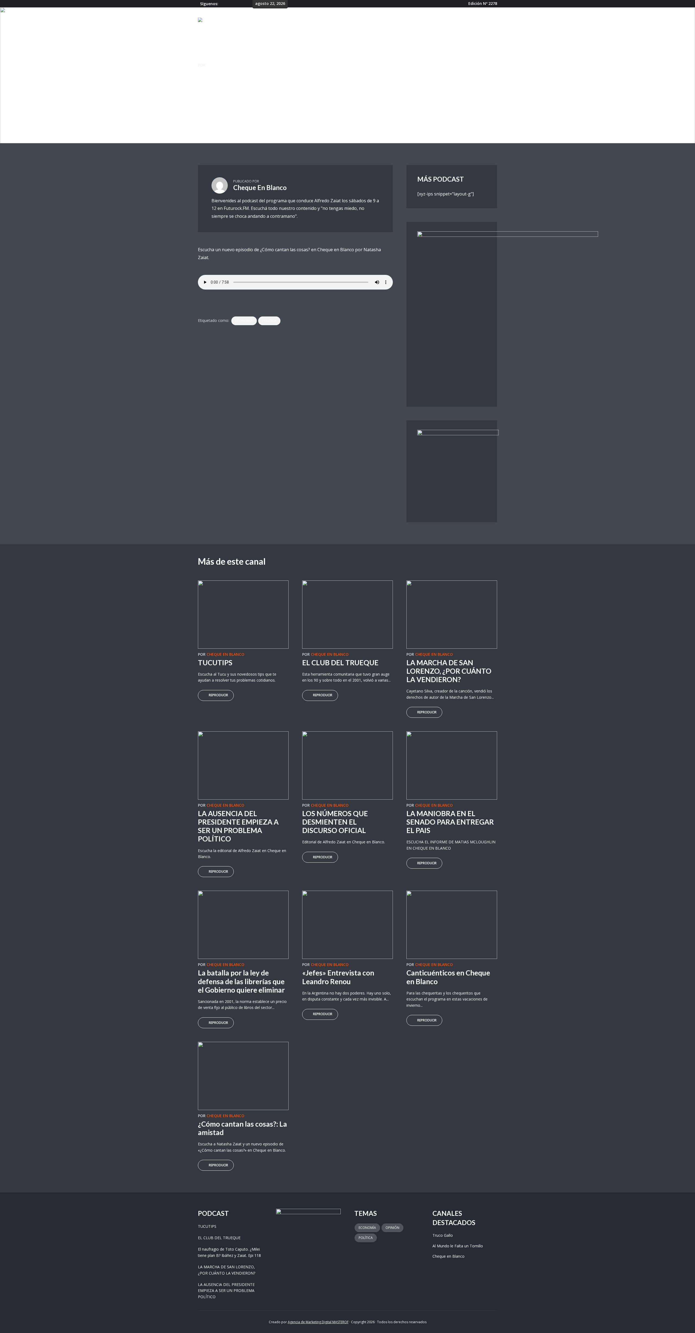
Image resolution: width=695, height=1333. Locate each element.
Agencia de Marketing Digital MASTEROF (318, 1322)
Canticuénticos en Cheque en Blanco (448, 977)
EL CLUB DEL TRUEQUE (340, 662)
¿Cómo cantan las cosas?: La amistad (242, 1128)
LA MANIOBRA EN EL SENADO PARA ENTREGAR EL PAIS (450, 822)
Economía (244, 320)
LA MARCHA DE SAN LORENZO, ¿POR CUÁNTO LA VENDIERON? (448, 671)
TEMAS (383, 20)
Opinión (392, 1227)
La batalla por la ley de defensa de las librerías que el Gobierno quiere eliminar (241, 981)
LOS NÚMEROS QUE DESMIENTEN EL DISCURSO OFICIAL (335, 822)
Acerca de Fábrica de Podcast (434, 20)
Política (269, 320)
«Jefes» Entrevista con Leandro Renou (338, 977)
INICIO (329, 20)
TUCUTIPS (215, 662)
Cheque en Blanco (214, 97)
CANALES (354, 20)
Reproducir (218, 695)
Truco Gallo (442, 1235)
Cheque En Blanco (225, 65)
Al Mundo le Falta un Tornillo (457, 1245)
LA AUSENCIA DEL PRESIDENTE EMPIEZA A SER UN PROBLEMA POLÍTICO (238, 826)
